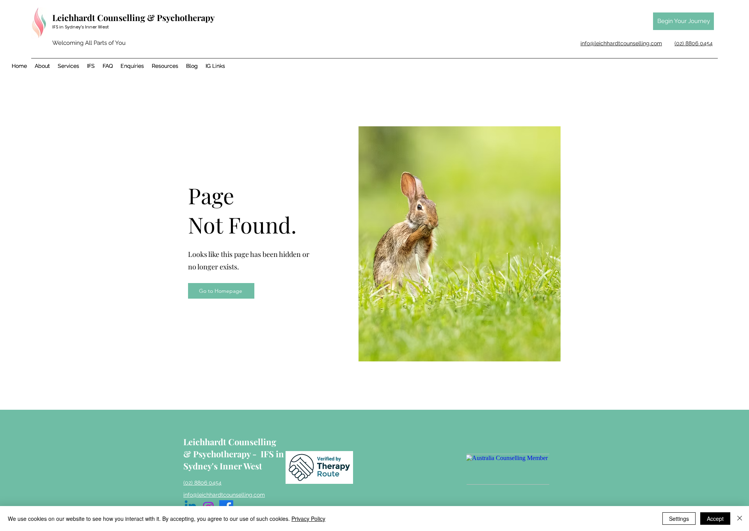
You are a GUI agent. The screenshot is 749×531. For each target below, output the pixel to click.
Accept (715, 518)
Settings (679, 518)
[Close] (739, 518)
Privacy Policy (308, 518)
